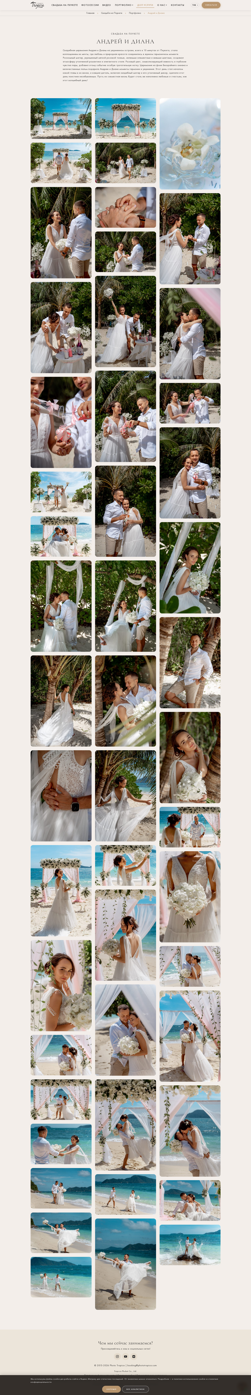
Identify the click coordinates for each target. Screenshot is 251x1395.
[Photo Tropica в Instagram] (117, 1356)
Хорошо (111, 1389)
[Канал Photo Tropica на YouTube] (125, 1356)
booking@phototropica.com (142, 1365)
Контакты (177, 5)
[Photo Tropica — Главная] (37, 5)
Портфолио (123, 5)
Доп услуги (145, 5)
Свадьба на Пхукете (64, 5)
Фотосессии (90, 5)
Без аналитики (135, 1389)
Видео (106, 5)
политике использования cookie (189, 1379)
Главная (90, 12)
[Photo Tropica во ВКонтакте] (133, 1356)
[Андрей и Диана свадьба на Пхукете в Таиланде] (61, 118)
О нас (161, 5)
